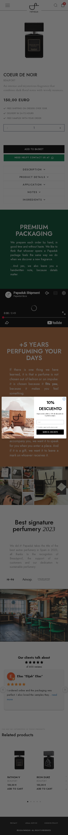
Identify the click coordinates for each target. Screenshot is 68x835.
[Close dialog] (64, 398)
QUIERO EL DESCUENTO (50, 432)
